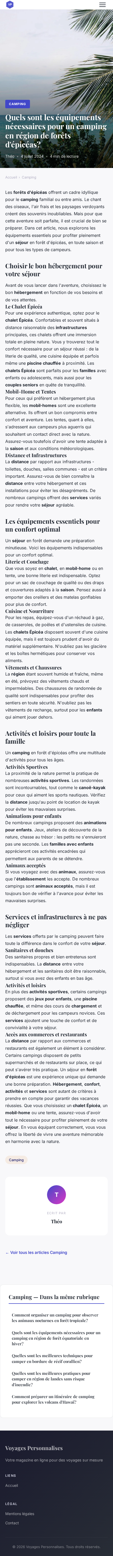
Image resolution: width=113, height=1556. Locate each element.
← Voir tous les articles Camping (36, 1252)
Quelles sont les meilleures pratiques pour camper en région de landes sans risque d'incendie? (51, 1379)
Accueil (11, 177)
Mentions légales (19, 1513)
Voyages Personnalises (34, 1447)
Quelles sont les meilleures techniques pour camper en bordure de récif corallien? (52, 1358)
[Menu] (102, 5)
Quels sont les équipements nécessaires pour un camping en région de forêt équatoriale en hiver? (56, 1338)
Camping (17, 104)
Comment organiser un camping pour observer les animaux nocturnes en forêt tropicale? (55, 1317)
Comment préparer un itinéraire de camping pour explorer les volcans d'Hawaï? (53, 1399)
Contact (12, 1523)
